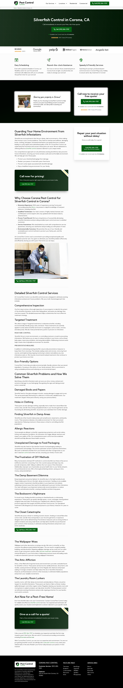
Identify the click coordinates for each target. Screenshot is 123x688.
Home (15, 8)
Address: (42, 671)
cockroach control (48, 642)
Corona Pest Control (48, 663)
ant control (25, 452)
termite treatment (45, 551)
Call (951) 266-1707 (27, 184)
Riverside (23, 637)
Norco (34, 207)
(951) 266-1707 (27, 633)
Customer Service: (45, 666)
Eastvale (31, 637)
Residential (73, 3)
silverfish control (31, 148)
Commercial (83, 3)
